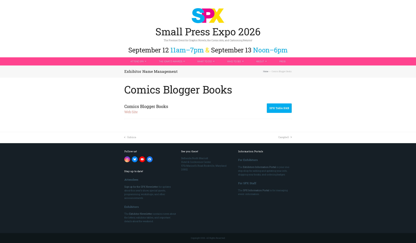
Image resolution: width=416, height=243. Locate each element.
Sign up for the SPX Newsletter (141, 186)
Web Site (131, 112)
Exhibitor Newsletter (140, 213)
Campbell (283, 137)
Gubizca (130, 137)
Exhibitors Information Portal (259, 167)
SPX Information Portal (256, 190)
